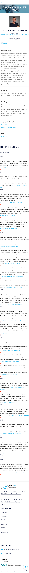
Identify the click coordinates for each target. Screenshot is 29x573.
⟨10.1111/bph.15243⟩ (4, 215)
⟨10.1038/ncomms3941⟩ (16, 415)
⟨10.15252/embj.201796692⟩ (6, 246)
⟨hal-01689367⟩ (25, 415)
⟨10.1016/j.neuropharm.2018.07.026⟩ (7, 276)
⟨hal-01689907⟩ (17, 433)
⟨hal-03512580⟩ (14, 374)
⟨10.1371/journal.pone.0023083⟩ (7, 433)
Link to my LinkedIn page (8, 127)
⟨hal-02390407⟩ (18, 304)
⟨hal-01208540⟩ (16, 361)
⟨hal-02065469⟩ (19, 276)
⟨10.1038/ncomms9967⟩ (5, 374)
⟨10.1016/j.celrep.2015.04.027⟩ (6, 361)
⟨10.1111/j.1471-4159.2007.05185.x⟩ (7, 452)
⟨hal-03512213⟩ (12, 215)
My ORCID (4, 125)
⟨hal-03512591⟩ (17, 350)
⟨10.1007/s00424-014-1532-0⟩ (15, 387)
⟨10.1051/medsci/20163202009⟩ (7, 333)
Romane (4, 43)
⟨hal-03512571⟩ (17, 320)
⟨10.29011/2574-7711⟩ (9, 263)
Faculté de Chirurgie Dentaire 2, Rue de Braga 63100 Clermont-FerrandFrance (13, 502)
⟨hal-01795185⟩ (17, 333)
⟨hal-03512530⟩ (18, 287)
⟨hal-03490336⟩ (19, 202)
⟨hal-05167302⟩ (20, 167)
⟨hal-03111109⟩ (17, 263)
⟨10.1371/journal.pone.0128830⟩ (7, 350)
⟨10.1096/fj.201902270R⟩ (5, 228)
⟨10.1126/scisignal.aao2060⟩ (9, 287)
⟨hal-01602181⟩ (18, 452)
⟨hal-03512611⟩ (11, 402)
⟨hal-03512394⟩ (14, 228)
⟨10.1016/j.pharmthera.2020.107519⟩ (7, 202)
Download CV (5, 136)
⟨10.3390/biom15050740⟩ (10, 167)
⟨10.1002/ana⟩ (5, 402)
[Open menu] (14, 2)
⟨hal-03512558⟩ (15, 246)
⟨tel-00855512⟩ (21, 472)
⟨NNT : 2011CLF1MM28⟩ (12, 472)
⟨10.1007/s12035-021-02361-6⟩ (18, 185)
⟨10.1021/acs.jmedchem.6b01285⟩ (7, 304)
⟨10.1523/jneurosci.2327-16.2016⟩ (7, 320)
